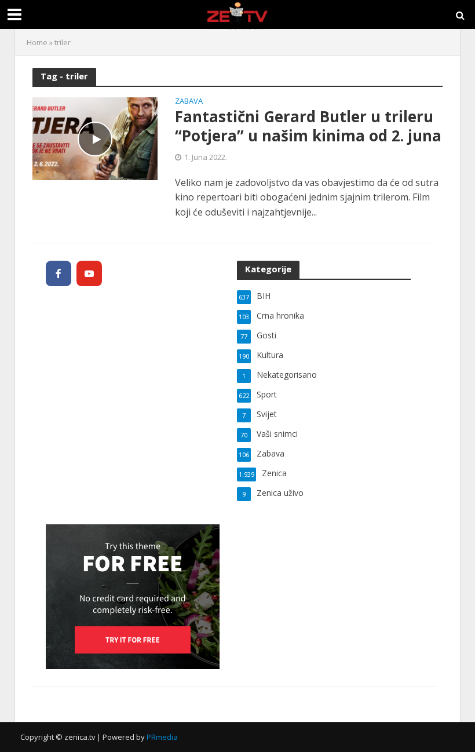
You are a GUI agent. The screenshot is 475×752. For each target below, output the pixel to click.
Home (37, 42)
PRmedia (162, 737)
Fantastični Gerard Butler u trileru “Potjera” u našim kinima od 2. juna (308, 126)
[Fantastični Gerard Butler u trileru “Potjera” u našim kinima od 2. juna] (95, 138)
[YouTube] (89, 273)
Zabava (189, 101)
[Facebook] (58, 273)
